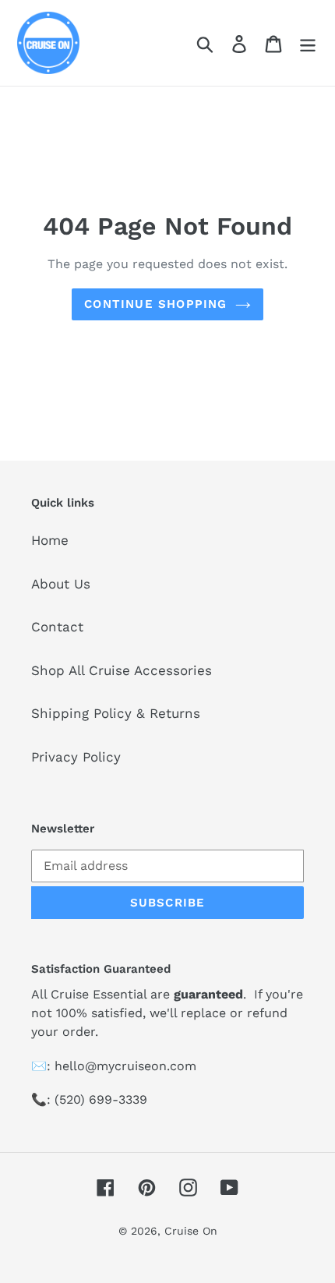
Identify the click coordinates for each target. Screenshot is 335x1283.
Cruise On (190, 1231)
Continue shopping (155, 304)
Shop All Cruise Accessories (121, 670)
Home (50, 540)
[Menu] (308, 43)
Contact (57, 626)
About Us (60, 584)
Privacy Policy (76, 757)
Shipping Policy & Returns (115, 713)
